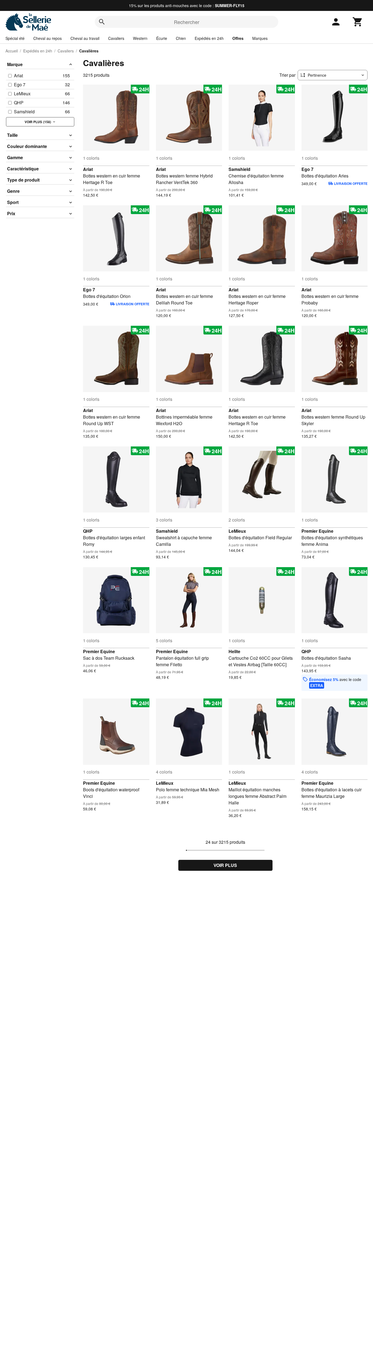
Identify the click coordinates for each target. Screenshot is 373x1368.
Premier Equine (317, 531)
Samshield (239, 169)
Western (140, 38)
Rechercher (186, 21)
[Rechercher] (102, 22)
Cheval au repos (47, 38)
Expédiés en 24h (209, 38)
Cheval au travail (84, 38)
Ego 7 (307, 169)
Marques (260, 38)
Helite (234, 651)
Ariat (88, 169)
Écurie (161, 38)
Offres (238, 38)
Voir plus (225, 865)
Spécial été (15, 38)
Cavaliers (116, 38)
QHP (88, 531)
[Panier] (357, 21)
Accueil (11, 51)
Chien (181, 38)
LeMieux (237, 531)
